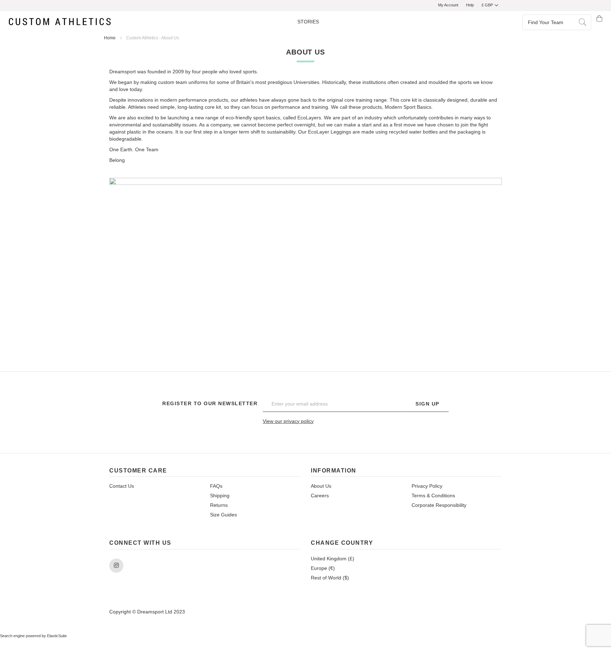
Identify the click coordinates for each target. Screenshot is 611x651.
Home (110, 37)
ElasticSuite (57, 636)
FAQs (216, 486)
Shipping (219, 495)
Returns (219, 505)
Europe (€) (323, 568)
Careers (320, 495)
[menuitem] (308, 22)
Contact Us (121, 486)
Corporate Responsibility (439, 505)
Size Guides (223, 514)
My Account (448, 5)
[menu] (308, 22)
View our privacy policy (288, 421)
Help (470, 5)
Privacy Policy (427, 486)
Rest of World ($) (330, 578)
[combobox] (556, 22)
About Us (321, 486)
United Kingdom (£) (332, 558)
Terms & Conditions (433, 495)
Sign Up (427, 404)
